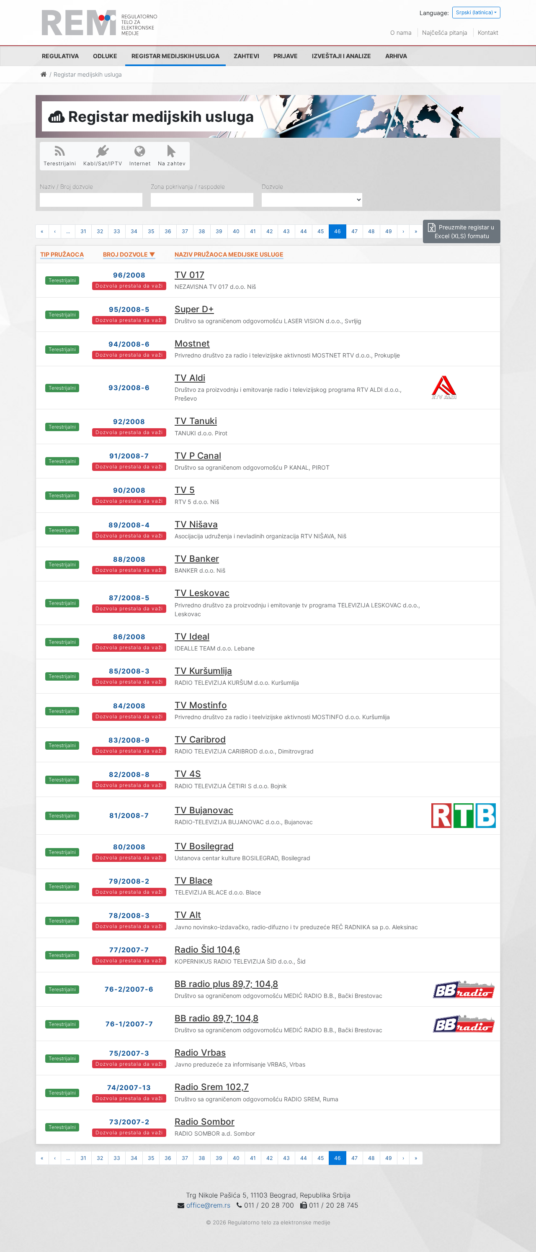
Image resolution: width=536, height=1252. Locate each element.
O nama (401, 32)
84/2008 (129, 706)
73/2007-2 (129, 1122)
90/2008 (129, 490)
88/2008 (129, 559)
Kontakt (488, 32)
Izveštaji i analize (341, 55)
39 (219, 231)
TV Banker (197, 558)
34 (134, 231)
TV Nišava (196, 524)
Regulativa (60, 55)
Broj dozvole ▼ (129, 254)
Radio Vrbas (200, 1052)
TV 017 (189, 275)
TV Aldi (190, 378)
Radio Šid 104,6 (207, 949)
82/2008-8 (129, 774)
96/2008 (129, 275)
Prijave (285, 55)
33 (116, 231)
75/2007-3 (129, 1053)
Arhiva (396, 55)
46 (337, 231)
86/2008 (129, 636)
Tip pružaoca (62, 254)
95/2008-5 (129, 309)
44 (303, 231)
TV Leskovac (202, 593)
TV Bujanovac (204, 810)
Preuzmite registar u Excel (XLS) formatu (464, 231)
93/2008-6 (129, 387)
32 (100, 231)
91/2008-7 (129, 456)
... (68, 231)
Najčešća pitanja (444, 32)
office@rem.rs (208, 1205)
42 (269, 231)
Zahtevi (246, 55)
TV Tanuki (196, 421)
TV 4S (188, 774)
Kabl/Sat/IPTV (102, 163)
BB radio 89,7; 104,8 (216, 1018)
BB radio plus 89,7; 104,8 (226, 984)
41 (253, 231)
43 (286, 231)
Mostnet (192, 343)
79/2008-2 (129, 881)
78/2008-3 (129, 915)
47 (354, 231)
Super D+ (194, 309)
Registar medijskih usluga (175, 55)
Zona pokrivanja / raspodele (188, 186)
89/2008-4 (129, 525)
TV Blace (193, 880)
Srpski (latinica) (474, 12)
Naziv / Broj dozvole (66, 186)
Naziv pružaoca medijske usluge (229, 254)
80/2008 (129, 847)
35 (151, 231)
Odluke (105, 55)
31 (83, 231)
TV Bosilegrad (204, 846)
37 (185, 231)
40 (236, 231)
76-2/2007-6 (129, 989)
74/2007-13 (129, 1087)
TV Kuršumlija (203, 671)
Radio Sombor (204, 1121)
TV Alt (188, 915)
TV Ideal (192, 636)
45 (320, 231)
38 (201, 231)
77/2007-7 (129, 950)
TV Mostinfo (201, 705)
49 (388, 231)
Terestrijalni (60, 163)
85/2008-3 (129, 671)
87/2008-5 (129, 598)
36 (168, 231)
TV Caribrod (200, 739)
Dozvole (272, 186)
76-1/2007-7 (129, 1024)
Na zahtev (172, 163)
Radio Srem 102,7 (212, 1087)
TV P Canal (198, 455)
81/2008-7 (129, 815)
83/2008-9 (129, 740)
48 (371, 231)
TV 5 (185, 490)
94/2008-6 (129, 344)
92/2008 (129, 421)
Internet (140, 163)
